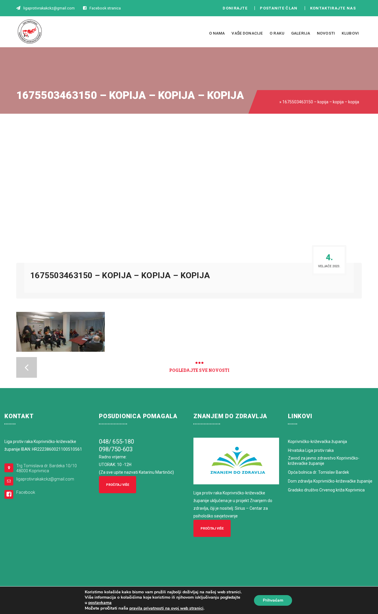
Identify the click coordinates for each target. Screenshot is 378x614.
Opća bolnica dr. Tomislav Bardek (318, 472)
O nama (217, 33)
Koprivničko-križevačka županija (317, 441)
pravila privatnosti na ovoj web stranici (166, 608)
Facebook (25, 492)
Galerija (300, 33)
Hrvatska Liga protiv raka (311, 450)
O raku (277, 33)
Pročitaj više (117, 485)
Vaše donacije (247, 33)
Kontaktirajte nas (334, 8)
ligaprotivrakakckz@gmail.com (45, 479)
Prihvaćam (273, 600)
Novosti (326, 33)
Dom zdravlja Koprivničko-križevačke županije (330, 481)
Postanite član (280, 8)
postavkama (100, 602)
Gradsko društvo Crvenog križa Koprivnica (326, 490)
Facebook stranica (105, 8)
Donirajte (235, 8)
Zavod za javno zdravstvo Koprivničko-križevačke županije (323, 461)
